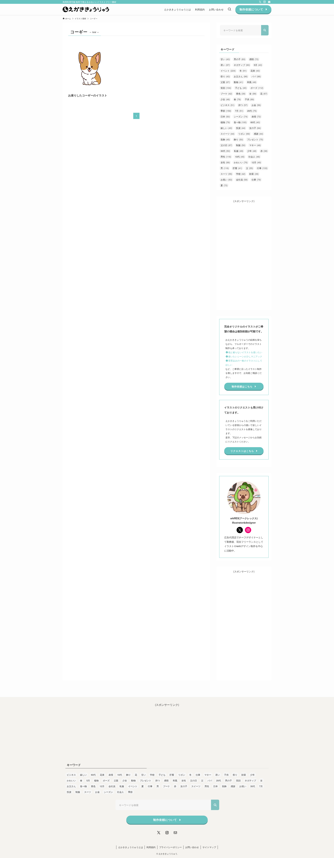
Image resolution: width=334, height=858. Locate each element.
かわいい (241, 162)
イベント (228, 70)
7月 (239, 110)
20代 (252, 110)
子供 (249, 99)
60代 (255, 122)
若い (225, 65)
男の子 (239, 59)
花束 (255, 70)
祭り (225, 76)
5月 (258, 65)
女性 (225, 162)
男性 (226, 156)
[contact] (269, 2)
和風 (251, 82)
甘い (225, 59)
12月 (256, 162)
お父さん (241, 76)
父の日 (226, 145)
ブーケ (226, 93)
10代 (239, 156)
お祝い (226, 179)
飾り (238, 139)
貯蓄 (237, 168)
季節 (226, 110)
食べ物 (240, 122)
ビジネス (227, 105)
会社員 (242, 179)
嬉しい (226, 128)
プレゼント (255, 139)
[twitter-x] (260, 2)
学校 (240, 173)
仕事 (256, 179)
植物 (225, 122)
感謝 (258, 133)
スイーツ (227, 133)
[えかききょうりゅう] (86, 9)
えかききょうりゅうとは (130, 847)
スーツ (226, 173)
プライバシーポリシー (170, 847)
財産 (254, 173)
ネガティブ (242, 65)
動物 (238, 82)
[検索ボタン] (229, 9)
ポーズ (256, 87)
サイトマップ (209, 847)
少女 (225, 99)
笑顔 (226, 87)
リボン (244, 133)
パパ (256, 76)
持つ (243, 105)
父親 (225, 82)
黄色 (240, 93)
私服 (238, 151)
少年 (251, 151)
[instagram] (264, 2)
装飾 (225, 139)
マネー (255, 145)
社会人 (254, 156)
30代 (225, 151)
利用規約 (151, 847)
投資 (240, 128)
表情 (256, 116)
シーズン (241, 116)
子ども (240, 87)
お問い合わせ (192, 847)
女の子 (255, 128)
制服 (240, 145)
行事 (262, 168)
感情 (254, 59)
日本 (225, 116)
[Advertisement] (244, 255)
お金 (256, 105)
